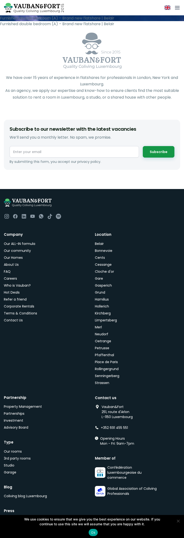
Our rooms (13, 451)
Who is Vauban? (17, 285)
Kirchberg (103, 313)
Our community (17, 250)
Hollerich (102, 306)
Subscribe (158, 151)
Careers (10, 278)
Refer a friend (15, 299)
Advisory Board (16, 427)
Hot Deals (12, 292)
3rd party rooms (17, 458)
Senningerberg (107, 375)
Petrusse (102, 348)
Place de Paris (106, 362)
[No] (178, 521)
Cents (100, 257)
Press (9, 510)
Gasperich (103, 285)
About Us (11, 264)
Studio (9, 465)
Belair (99, 243)
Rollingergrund (107, 369)
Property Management (23, 406)
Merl (98, 327)
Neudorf (101, 334)
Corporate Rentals (19, 306)
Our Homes (13, 257)
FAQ (7, 271)
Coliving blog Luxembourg (25, 496)
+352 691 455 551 (114, 427)
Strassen (102, 382)
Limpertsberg (106, 320)
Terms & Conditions (20, 313)
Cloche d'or (104, 271)
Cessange (103, 264)
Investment (13, 420)
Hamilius (102, 299)
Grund (100, 292)
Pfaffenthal (104, 355)
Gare (99, 278)
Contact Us (13, 320)
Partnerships (14, 413)
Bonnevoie (103, 250)
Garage (10, 472)
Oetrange (103, 341)
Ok (93, 532)
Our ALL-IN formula (19, 243)
